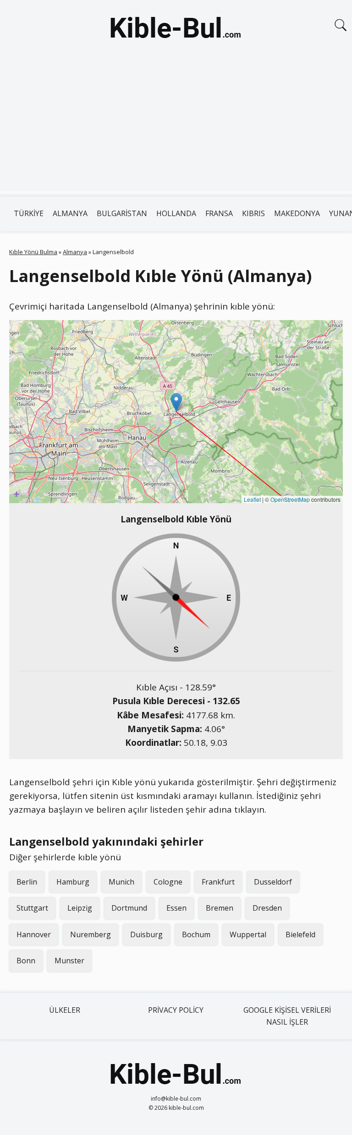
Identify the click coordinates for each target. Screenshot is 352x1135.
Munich (121, 882)
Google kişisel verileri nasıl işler (287, 1016)
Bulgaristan (122, 213)
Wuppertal (248, 934)
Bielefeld (300, 934)
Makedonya (297, 213)
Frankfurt (218, 882)
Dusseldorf (273, 882)
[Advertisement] (176, 127)
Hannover (33, 934)
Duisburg (146, 934)
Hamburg (72, 882)
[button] (176, 402)
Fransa (219, 213)
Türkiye (29, 213)
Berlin (26, 882)
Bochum (196, 934)
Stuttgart (32, 908)
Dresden (267, 908)
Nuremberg (90, 934)
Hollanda (176, 213)
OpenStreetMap (290, 499)
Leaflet (252, 499)
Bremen (219, 908)
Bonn (25, 961)
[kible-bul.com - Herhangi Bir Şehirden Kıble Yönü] (176, 29)
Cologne (168, 882)
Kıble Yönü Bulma (33, 252)
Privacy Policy (176, 1010)
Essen (176, 908)
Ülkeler (64, 1010)
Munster (69, 961)
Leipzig (79, 908)
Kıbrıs (253, 213)
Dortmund (129, 908)
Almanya (70, 213)
